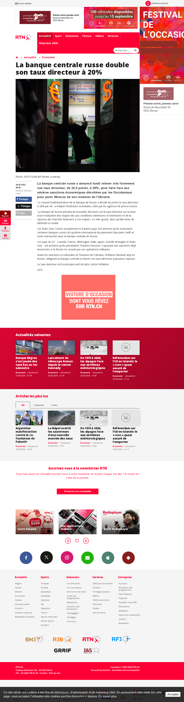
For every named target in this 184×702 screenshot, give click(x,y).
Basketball (46, 592)
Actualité (45, 36)
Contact (122, 619)
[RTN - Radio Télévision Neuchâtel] (91, 639)
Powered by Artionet (100, 670)
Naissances (72, 602)
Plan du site (54, 673)
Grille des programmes (73, 597)
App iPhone (108, 557)
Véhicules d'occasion (102, 583)
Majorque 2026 (48, 43)
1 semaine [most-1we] (38, 405)
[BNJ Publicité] (33, 639)
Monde (18, 592)
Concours (71, 621)
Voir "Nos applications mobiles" (35, 521)
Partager (23, 199)
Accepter (173, 694)
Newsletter (124, 623)
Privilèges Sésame (101, 592)
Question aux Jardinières (73, 607)
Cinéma (96, 587)
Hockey (44, 587)
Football (45, 583)
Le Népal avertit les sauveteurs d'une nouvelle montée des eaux (60, 433)
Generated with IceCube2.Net (126, 670)
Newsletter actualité (24, 617)
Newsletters (87, 557)
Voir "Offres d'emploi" (122, 521)
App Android (128, 557)
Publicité (123, 598)
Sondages (71, 617)
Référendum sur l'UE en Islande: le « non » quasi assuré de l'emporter (125, 364)
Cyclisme (45, 600)
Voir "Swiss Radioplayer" (79, 521)
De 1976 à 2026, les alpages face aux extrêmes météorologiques (92, 363)
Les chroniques (74, 587)
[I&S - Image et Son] (91, 650)
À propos (123, 583)
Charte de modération (129, 615)
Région (18, 583)
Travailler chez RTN (128, 602)
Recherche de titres (76, 592)
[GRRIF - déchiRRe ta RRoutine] (62, 650)
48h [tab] (23, 405)
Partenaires (124, 606)
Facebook (26, 557)
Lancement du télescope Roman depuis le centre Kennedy (60, 363)
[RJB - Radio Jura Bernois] (62, 639)
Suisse (18, 587)
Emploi (96, 608)
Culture (18, 600)
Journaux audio (22, 604)
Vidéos (99, 36)
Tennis (44, 612)
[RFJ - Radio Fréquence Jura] (121, 639)
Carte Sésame (125, 594)
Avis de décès (99, 612)
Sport (58, 36)
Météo (96, 596)
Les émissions (73, 583)
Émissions (72, 36)
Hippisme (45, 608)
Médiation (123, 611)
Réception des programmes (125, 588)
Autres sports (47, 621)
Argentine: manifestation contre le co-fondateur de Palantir (26, 435)
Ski (42, 604)
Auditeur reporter (24, 612)
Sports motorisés (49, 617)
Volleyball (45, 596)
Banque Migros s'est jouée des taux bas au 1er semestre (26, 363)
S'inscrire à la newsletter (77, 491)
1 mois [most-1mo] (54, 405)
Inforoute (97, 604)
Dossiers (19, 608)
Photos (86, 36)
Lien (22, 213)
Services (113, 36)
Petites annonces (101, 600)
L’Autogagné (73, 613)
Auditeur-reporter (159, 3)
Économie (48, 57)
